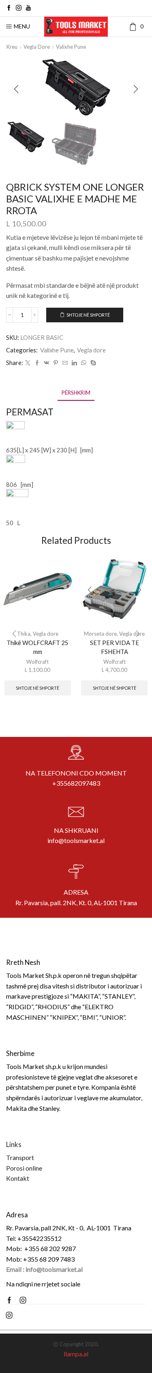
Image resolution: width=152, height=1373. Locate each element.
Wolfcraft (37, 661)
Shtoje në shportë (88, 314)
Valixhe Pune (71, 46)
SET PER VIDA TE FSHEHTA (114, 647)
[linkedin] (74, 363)
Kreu (11, 46)
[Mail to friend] (65, 363)
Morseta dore (100, 633)
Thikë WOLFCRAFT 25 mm (37, 647)
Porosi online (24, 1168)
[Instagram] (18, 8)
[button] (16, 89)
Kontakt (17, 1178)
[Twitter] (27, 363)
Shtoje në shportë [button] (37, 688)
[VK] (46, 363)
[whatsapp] (83, 363)
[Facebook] (9, 8)
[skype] (92, 363)
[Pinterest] (55, 363)
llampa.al (76, 1354)
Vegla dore (37, 46)
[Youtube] (28, 8)
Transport (20, 1157)
